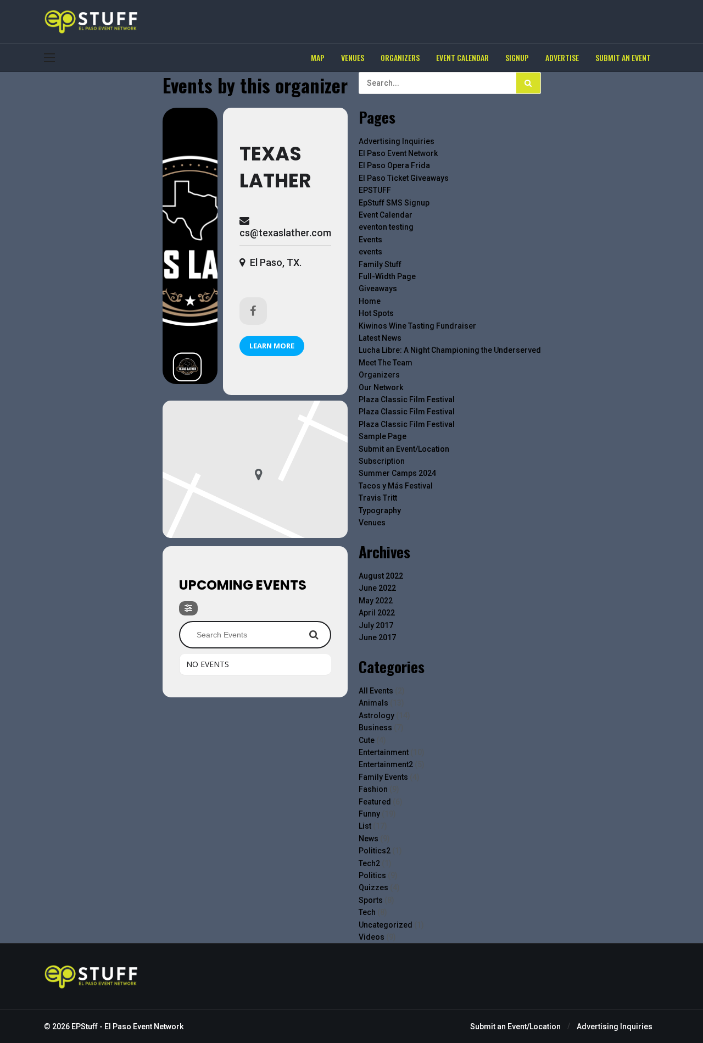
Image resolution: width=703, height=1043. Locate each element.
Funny (369, 813)
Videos (371, 937)
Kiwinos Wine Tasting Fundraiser (417, 325)
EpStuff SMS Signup (394, 202)
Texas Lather (275, 167)
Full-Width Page (387, 276)
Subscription (382, 461)
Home (370, 301)
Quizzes (373, 887)
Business (375, 727)
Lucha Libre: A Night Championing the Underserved (450, 350)
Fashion (373, 789)
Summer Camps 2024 (397, 473)
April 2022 (377, 612)
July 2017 (376, 625)
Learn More (271, 346)
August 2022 (381, 576)
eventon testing (386, 227)
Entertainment (384, 752)
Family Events (383, 777)
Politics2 (374, 850)
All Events (376, 690)
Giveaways (378, 288)
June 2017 (377, 637)
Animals (373, 702)
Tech (367, 912)
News (368, 838)
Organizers (379, 374)
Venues (372, 522)
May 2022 (376, 600)
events (370, 251)
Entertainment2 (386, 764)
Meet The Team (385, 362)
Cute (367, 740)
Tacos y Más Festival (396, 485)
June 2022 (377, 588)
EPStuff (84, 1026)
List (365, 826)
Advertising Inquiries (396, 141)
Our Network (381, 387)
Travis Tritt (378, 497)
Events (370, 239)
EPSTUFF (375, 190)
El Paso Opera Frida (394, 165)
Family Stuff (380, 264)
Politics (372, 875)
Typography (380, 510)
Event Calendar (385, 214)
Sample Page (382, 436)
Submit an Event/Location (404, 449)
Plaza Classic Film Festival (407, 399)
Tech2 (369, 863)
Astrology (376, 715)
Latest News (380, 338)
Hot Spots (376, 313)
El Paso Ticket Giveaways (404, 178)
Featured (375, 801)
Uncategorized (385, 924)
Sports (371, 900)
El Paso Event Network (398, 153)
